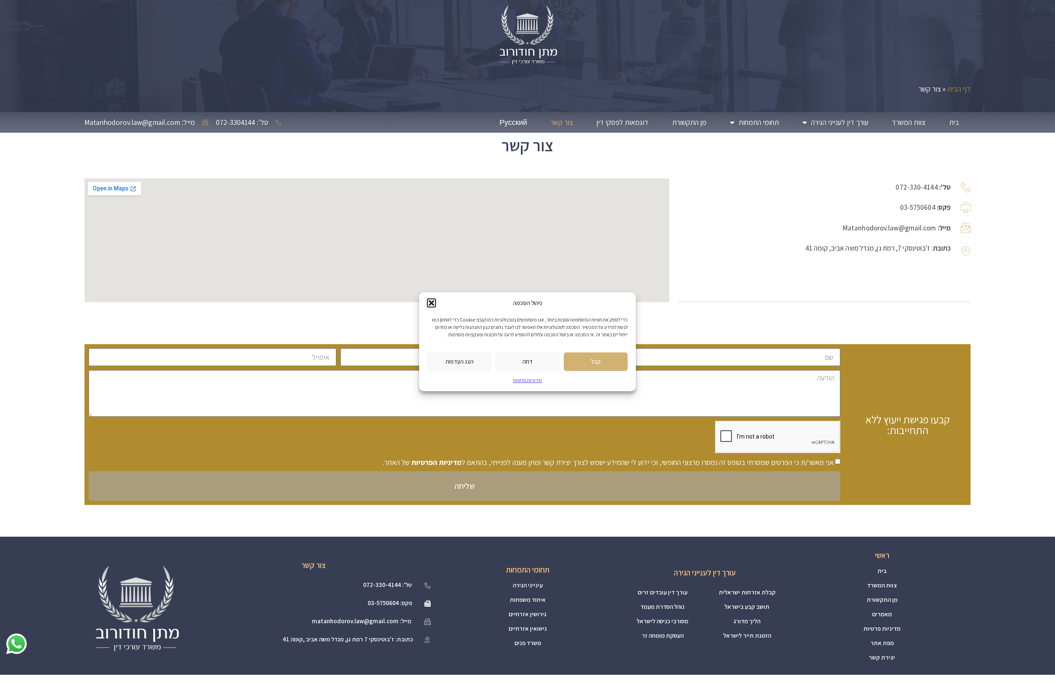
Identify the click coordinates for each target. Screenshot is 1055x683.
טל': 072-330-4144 (387, 585)
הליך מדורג (747, 621)
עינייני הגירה (528, 585)
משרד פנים (527, 643)
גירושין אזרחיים (527, 614)
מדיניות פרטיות (527, 380)
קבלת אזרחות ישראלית (747, 592)
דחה (527, 361)
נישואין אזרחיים (528, 628)
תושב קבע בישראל (746, 606)
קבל (595, 361)
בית (954, 122)
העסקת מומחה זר (663, 635)
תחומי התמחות (758, 122)
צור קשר (562, 122)
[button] (431, 303)
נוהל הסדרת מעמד (662, 606)
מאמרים (882, 614)
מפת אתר (882, 643)
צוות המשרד (908, 122)
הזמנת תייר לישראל (747, 635)
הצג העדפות (459, 361)
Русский (513, 122)
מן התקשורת (689, 122)
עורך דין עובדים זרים (662, 592)
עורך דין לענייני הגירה (839, 122)
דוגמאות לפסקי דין (622, 122)
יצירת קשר (882, 657)
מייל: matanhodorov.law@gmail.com (361, 621)
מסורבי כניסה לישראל (662, 621)
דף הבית (959, 89)
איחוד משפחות (528, 599)
